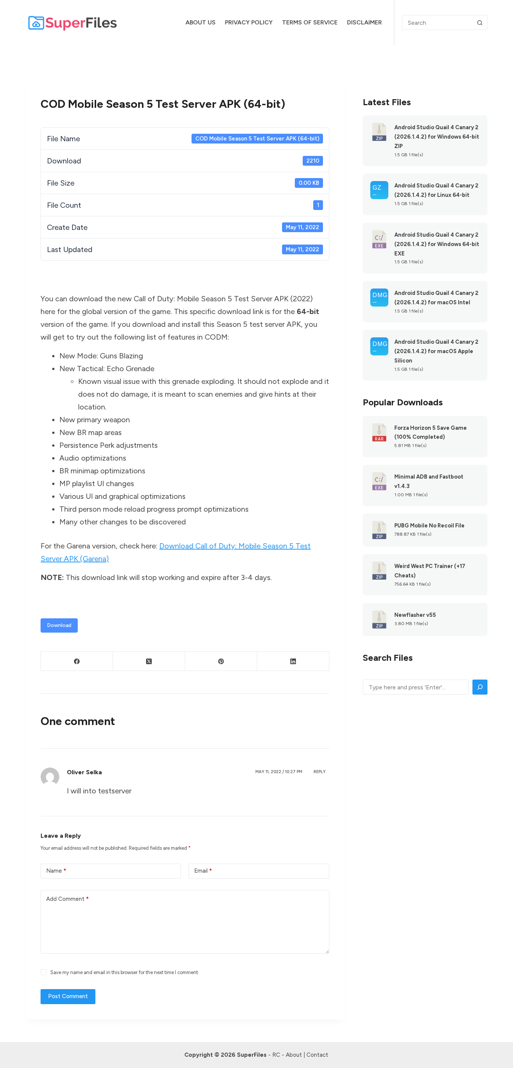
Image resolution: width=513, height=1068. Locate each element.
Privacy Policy (249, 22)
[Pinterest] (221, 661)
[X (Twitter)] (149, 661)
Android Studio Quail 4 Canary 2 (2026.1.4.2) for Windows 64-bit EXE (436, 244)
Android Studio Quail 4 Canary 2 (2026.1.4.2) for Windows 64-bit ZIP (436, 137)
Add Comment (67, 899)
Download (59, 625)
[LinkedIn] (293, 661)
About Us (201, 22)
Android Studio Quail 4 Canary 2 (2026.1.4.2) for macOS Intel (436, 298)
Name (56, 870)
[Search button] (480, 22)
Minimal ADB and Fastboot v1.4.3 (428, 481)
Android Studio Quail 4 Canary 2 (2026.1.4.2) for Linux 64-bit (436, 190)
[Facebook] (77, 661)
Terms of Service (310, 22)
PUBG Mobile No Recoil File (429, 525)
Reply (320, 771)
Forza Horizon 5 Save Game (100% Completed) (430, 432)
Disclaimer (364, 22)
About (294, 1054)
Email (203, 870)
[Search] (479, 687)
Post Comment (68, 996)
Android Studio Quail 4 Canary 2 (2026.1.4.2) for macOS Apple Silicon (436, 351)
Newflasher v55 (415, 615)
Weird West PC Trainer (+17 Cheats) (429, 571)
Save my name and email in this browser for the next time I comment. (124, 972)
